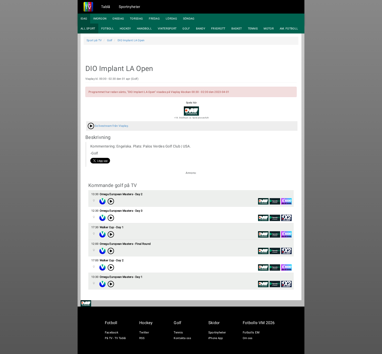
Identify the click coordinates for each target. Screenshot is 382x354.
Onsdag (118, 18)
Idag (84, 18)
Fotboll (107, 28)
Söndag (189, 18)
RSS (141, 338)
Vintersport (167, 28)
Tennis (253, 28)
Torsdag (136, 18)
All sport (88, 28)
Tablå (105, 7)
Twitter (144, 332)
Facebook (111, 332)
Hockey (125, 28)
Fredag (154, 18)
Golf (186, 28)
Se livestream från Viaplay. (111, 125)
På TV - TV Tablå (115, 338)
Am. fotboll (289, 28)
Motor (269, 28)
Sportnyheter (129, 7)
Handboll (144, 28)
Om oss (247, 338)
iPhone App (215, 338)
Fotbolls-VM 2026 (259, 322)
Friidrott (218, 28)
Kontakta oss (182, 338)
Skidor (214, 322)
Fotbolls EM (251, 332)
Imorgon (99, 18)
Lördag (171, 18)
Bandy (200, 28)
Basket (236, 28)
